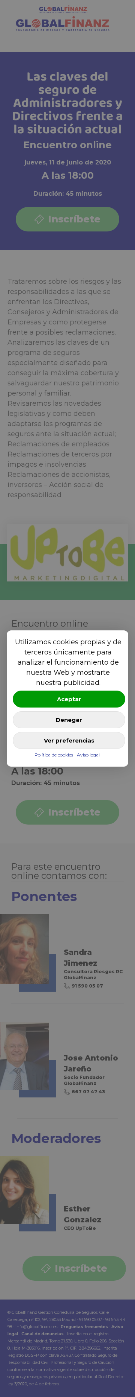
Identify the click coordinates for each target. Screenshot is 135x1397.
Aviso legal (88, 755)
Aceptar (69, 699)
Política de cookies (53, 755)
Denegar (69, 719)
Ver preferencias (69, 740)
